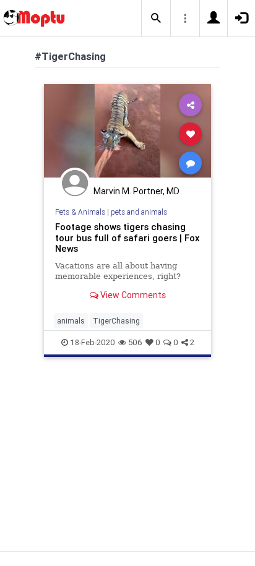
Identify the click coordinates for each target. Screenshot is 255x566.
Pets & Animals (80, 212)
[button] (156, 18)
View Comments (132, 295)
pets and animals (139, 212)
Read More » (127, 133)
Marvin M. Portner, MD (136, 191)
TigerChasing (116, 320)
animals (71, 320)
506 (135, 342)
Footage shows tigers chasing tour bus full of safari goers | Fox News (127, 238)
